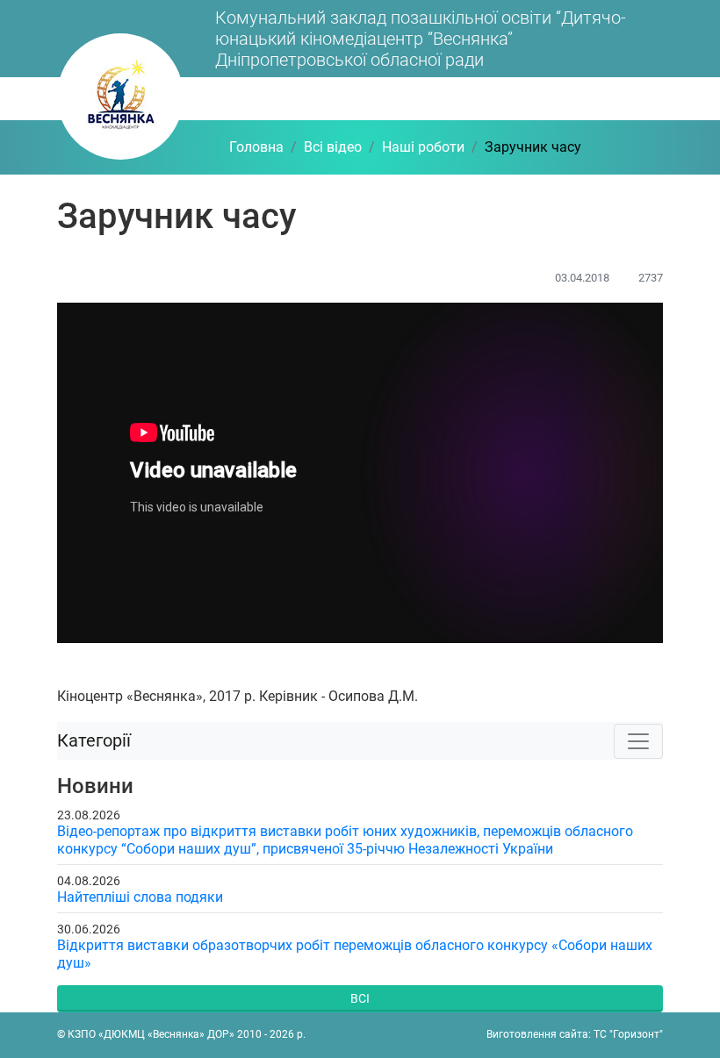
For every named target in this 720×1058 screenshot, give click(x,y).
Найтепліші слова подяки (140, 897)
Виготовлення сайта (537, 1034)
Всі (360, 998)
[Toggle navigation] (638, 741)
